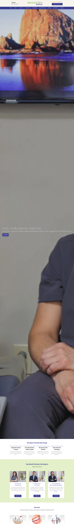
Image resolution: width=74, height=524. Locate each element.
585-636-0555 (14, 4)
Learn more (18, 495)
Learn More (5, 234)
